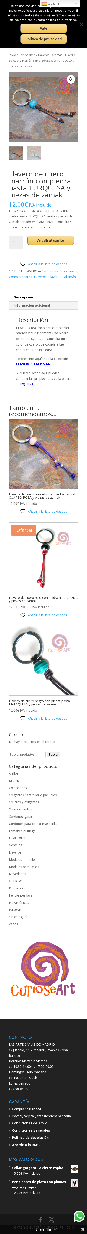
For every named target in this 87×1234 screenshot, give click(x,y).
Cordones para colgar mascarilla (33, 823)
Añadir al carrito (50, 240)
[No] (81, 24)
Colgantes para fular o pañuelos (33, 795)
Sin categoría (18, 917)
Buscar (53, 754)
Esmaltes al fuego (22, 831)
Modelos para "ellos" (24, 866)
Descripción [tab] (23, 297)
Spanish (54, 3)
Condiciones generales (31, 1130)
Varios (13, 924)
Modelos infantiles (22, 859)
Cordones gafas (21, 816)
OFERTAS (16, 881)
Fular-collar (17, 838)
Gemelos (15, 845)
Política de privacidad (43, 38)
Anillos (14, 773)
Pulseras (15, 909)
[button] (71, 79)
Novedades (17, 873)
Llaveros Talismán (50, 55)
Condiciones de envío (29, 1123)
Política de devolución (30, 1137)
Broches (15, 780)
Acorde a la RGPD (26, 1144)
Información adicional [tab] (32, 305)
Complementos (20, 277)
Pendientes (17, 888)
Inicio (12, 55)
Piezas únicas (19, 902)
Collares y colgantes (24, 802)
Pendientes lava (20, 895)
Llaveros (40, 277)
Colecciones (27, 55)
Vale (43, 28)
